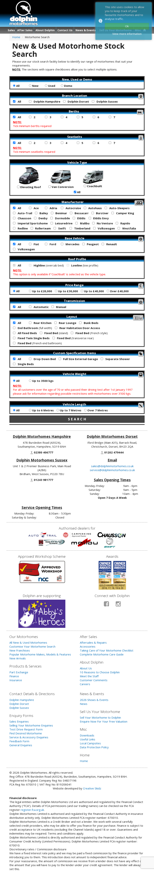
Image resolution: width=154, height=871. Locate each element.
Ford (52, 244)
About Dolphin (45, 30)
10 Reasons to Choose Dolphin (100, 672)
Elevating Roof (30, 187)
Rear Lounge (67, 323)
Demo (67, 86)
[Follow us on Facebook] (106, 605)
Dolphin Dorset (78, 101)
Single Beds (25, 364)
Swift (61, 228)
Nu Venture (104, 223)
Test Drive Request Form (26, 729)
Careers (85, 684)
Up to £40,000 (93, 291)
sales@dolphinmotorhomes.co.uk (112, 466)
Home (16, 37)
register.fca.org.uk (32, 810)
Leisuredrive (63, 223)
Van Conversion (62, 187)
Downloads (87, 735)
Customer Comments (93, 680)
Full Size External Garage (80, 359)
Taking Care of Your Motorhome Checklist (106, 650)
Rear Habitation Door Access (79, 328)
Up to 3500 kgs (42, 381)
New (34, 86)
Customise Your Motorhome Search (32, 646)
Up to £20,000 (41, 291)
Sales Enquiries (19, 721)
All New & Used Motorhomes (28, 642)
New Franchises (19, 650)
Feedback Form (19, 741)
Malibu (84, 223)
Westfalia (129, 228)
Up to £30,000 (67, 291)
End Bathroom (34, 328)
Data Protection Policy (94, 747)
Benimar (61, 213)
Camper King (124, 213)
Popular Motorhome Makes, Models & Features (40, 654)
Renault (111, 244)
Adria (53, 208)
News (83, 704)
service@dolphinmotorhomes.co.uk (112, 470)
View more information (127, 34)
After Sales (24, 30)
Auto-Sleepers (119, 208)
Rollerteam (42, 228)
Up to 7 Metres (70, 410)
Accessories (87, 646)
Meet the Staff (89, 676)
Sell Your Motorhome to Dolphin (100, 717)
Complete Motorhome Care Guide (102, 654)
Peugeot (92, 244)
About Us (86, 668)
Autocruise (73, 208)
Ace (36, 208)
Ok (127, 26)
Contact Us (64, 30)
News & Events (85, 30)
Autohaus (95, 208)
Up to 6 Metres (42, 410)
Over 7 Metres (97, 410)
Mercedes (72, 244)
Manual (60, 307)
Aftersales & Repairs (93, 642)
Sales (11, 30)
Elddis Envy (100, 218)
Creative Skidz (92, 788)
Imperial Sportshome (32, 223)
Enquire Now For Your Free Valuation (103, 721)
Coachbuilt (94, 186)
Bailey (43, 213)
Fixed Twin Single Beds (33, 338)
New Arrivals (17, 658)
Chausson (24, 218)
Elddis (80, 218)
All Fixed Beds (27, 333)
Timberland (81, 228)
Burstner (102, 213)
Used (51, 86)
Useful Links (87, 739)
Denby (43, 218)
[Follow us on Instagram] (118, 605)
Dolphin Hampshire (46, 101)
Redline (22, 228)
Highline (48, 265)
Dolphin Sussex (107, 101)
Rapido (125, 223)
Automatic (41, 307)
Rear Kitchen (42, 323)
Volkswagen (106, 228)
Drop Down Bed (44, 359)
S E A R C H (77, 419)
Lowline (84, 265)
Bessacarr (81, 213)
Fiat (36, 244)
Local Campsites (90, 743)
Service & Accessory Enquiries (28, 737)
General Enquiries (20, 745)
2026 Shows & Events (94, 700)
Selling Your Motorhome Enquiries (31, 725)
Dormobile (62, 218)
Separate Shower (117, 359)
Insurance (15, 680)
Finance (14, 676)
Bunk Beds (90, 323)
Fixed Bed (56, 333)
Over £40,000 (119, 291)
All (17, 86)
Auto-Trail (24, 213)
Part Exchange (18, 672)
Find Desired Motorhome (25, 733)
